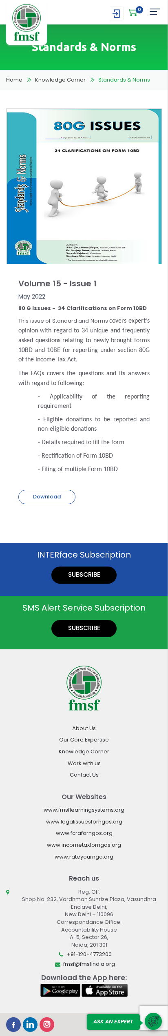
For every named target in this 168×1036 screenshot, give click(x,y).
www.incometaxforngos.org (84, 845)
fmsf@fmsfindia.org (89, 964)
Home (14, 80)
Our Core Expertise (84, 740)
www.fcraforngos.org (84, 833)
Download (47, 496)
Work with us (84, 763)
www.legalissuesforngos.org (84, 822)
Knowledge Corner (60, 80)
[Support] (153, 1021)
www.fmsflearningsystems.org (84, 810)
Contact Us (84, 775)
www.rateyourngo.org (84, 857)
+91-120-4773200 (89, 954)
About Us (84, 728)
